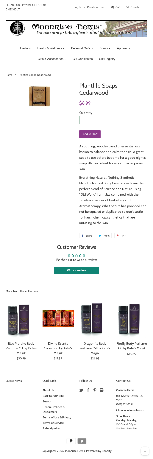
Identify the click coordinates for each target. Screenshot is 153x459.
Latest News (14, 380)
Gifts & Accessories (51, 59)
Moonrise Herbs (75, 451)
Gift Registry (107, 59)
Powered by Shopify (99, 451)
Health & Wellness (50, 48)
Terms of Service (53, 423)
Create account (96, 7)
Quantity (85, 113)
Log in (77, 7)
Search (47, 401)
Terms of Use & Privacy (57, 417)
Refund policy (51, 428)
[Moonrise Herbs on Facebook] (88, 391)
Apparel (122, 48)
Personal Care (81, 48)
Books (104, 48)
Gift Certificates (83, 59)
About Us (48, 390)
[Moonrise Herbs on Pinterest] (95, 391)
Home (9, 74)
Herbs (24, 48)
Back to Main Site (53, 396)
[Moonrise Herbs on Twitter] (81, 391)
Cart (118, 7)
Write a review (76, 270)
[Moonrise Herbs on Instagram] (101, 391)
